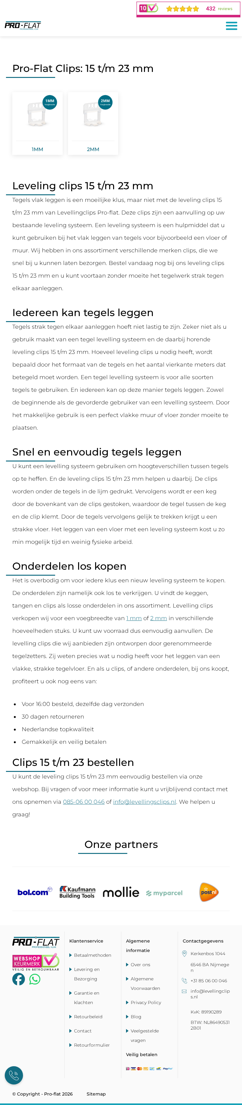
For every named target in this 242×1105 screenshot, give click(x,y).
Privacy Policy (146, 1002)
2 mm (158, 618)
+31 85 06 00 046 (209, 981)
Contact (83, 1031)
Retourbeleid (88, 1017)
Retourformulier (92, 1045)
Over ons (140, 964)
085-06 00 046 (84, 801)
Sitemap (96, 1094)
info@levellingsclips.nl (144, 801)
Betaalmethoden (92, 955)
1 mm (134, 618)
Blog (136, 1017)
